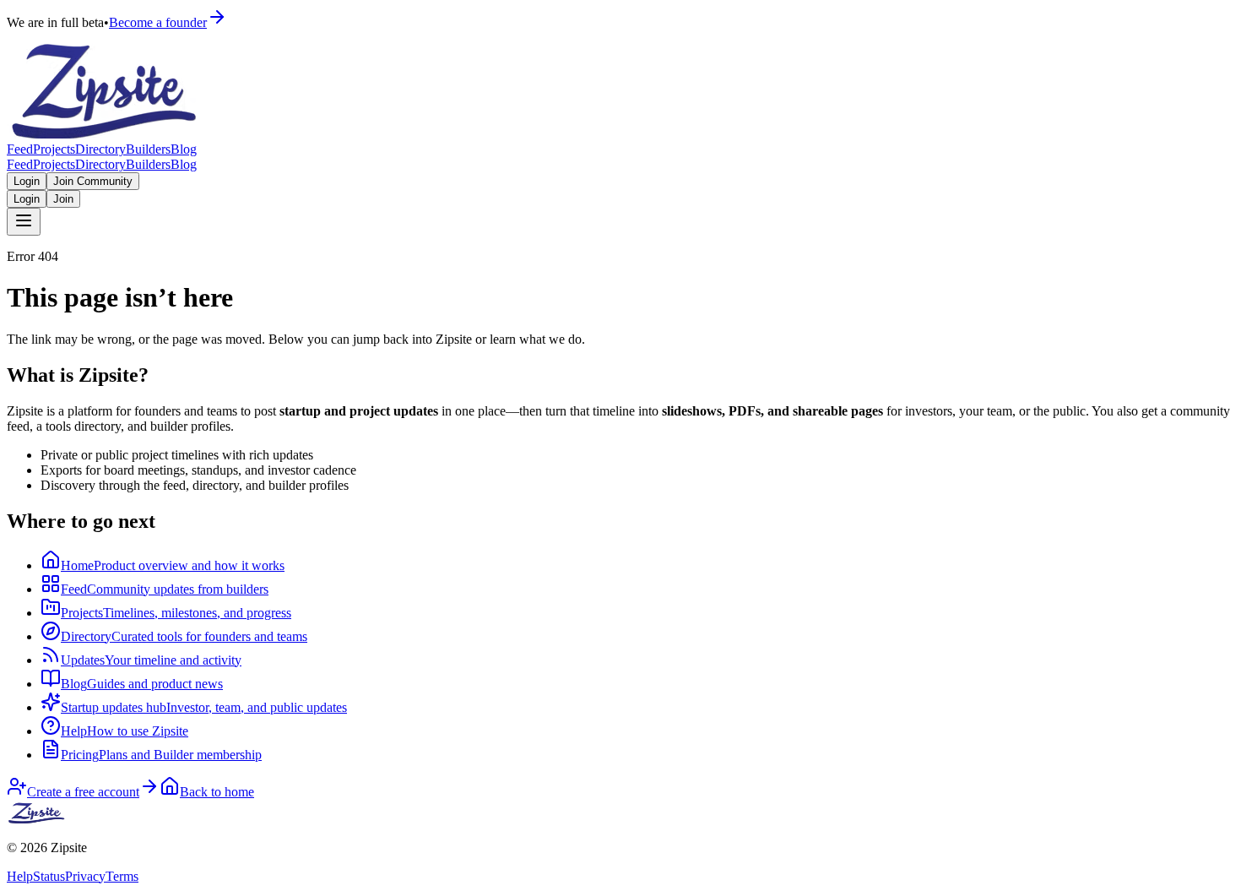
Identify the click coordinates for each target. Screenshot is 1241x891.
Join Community (93, 181)
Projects (54, 149)
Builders (148, 149)
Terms (122, 876)
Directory (100, 149)
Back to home (217, 792)
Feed (20, 149)
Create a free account (83, 792)
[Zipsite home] (37, 819)
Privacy (85, 876)
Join (63, 199)
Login (27, 181)
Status (49, 876)
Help (20, 876)
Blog (184, 149)
